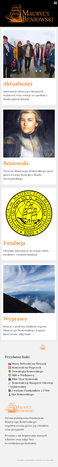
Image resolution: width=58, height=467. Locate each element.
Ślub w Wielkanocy (23, 375)
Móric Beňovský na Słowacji (29, 363)
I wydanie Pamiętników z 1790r (31, 390)
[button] (55, 2)
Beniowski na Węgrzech (26, 367)
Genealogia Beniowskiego (27, 371)
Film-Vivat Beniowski (25, 379)
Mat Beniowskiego (22, 394)
